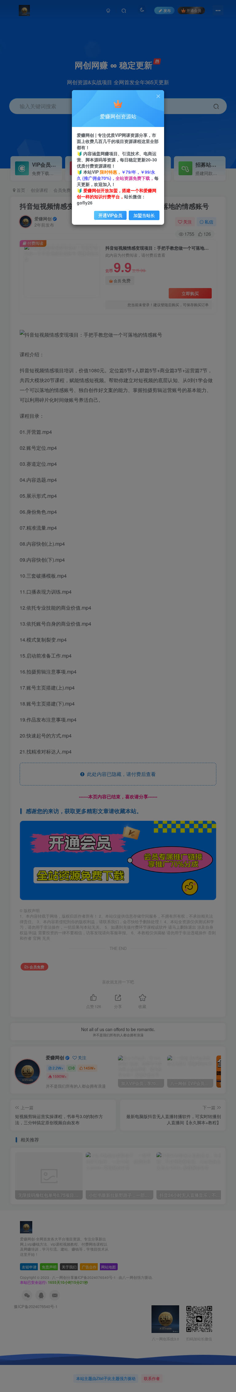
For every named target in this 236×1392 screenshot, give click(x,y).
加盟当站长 (144, 215)
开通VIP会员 (110, 215)
